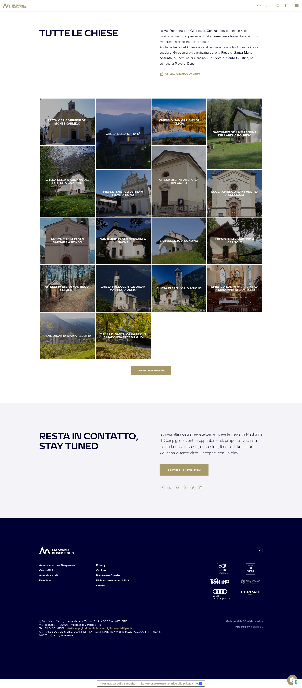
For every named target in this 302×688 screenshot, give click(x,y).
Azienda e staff (48, 575)
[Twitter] (185, 487)
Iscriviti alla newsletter (184, 469)
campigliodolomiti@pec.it (116, 628)
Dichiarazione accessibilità (112, 580)
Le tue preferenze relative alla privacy (167, 683)
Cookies (101, 570)
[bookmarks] (278, 6)
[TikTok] (193, 487)
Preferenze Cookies (108, 575)
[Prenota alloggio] (268, 6)
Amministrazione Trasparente (57, 565)
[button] (260, 550)
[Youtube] (177, 487)
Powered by (249, 626)
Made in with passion (244, 621)
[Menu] (297, 6)
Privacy (101, 565)
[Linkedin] (200, 487)
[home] (56, 549)
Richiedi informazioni (151, 370)
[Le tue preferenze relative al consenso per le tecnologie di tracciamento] (296, 682)
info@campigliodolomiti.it (82, 628)
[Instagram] (169, 487)
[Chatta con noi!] (292, 680)
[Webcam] (287, 6)
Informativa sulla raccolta (117, 683)
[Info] (259, 6)
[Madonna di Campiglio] (15, 5)
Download (45, 580)
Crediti (100, 585)
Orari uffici (46, 570)
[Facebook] (162, 487)
